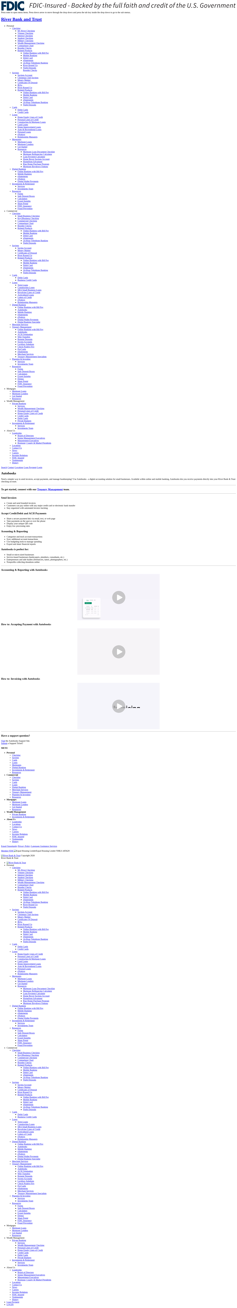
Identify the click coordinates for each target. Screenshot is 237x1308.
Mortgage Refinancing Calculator (37, 154)
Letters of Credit (25, 297)
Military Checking (25, 40)
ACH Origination (25, 334)
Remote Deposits (25, 339)
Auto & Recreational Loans (29, 129)
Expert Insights (24, 201)
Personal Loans (24, 132)
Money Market (24, 80)
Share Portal (23, 203)
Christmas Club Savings (28, 78)
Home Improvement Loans (29, 127)
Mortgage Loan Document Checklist (39, 152)
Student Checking (25, 38)
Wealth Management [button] (15, 401)
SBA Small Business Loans (29, 290)
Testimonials (17, 460)
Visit (3, 741)
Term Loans (23, 285)
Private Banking (19, 403)
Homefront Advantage (32, 161)
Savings (15, 73)
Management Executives (28, 440)
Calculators (22, 198)
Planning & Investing (21, 359)
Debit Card (28, 58)
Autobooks (22, 310)
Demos (21, 379)
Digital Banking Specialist (29, 322)
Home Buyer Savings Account (36, 159)
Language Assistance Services (44, 846)
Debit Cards (23, 110)
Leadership (17, 433)
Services (21, 186)
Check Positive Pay (26, 347)
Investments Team (25, 189)
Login (39, 467)
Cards (14, 107)
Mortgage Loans (25, 142)
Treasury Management (21, 327)
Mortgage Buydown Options (35, 166)
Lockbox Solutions (26, 344)
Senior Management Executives (31, 438)
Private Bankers (24, 421)
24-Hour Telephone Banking (35, 63)
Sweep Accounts (25, 342)
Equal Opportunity (9, 846)
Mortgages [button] (11, 389)
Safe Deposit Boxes (26, 196)
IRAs (20, 85)
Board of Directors (26, 435)
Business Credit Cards (27, 280)
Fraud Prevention (25, 208)
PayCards (22, 349)
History (15, 463)
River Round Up (30, 65)
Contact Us (17, 448)
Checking (16, 28)
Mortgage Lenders (25, 144)
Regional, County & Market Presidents (34, 443)
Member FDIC (7, 851)
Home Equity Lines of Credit (30, 117)
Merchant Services (20, 324)
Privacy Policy (24, 846)
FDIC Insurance (25, 206)
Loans (14, 115)
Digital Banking (19, 169)
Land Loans (23, 124)
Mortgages (16, 139)
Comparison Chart (25, 45)
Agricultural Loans (26, 295)
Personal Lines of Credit (28, 119)
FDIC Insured (18, 458)
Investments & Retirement (23, 184)
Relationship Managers (27, 137)
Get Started (22, 147)
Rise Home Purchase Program (36, 164)
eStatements (28, 60)
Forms (20, 194)
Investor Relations (20, 455)
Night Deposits (29, 68)
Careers (15, 453)
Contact (11, 467)
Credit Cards (23, 112)
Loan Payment (30, 467)
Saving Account (24, 248)
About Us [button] (11, 431)
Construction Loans (26, 287)
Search (4, 467)
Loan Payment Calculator (34, 157)
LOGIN (10, 1304)
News (14, 450)
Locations (16, 445)
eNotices (21, 134)
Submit (4, 743)
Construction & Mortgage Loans (32, 122)
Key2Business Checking (28, 218)
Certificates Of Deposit (27, 82)
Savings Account (25, 75)
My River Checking (26, 31)
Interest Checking (25, 36)
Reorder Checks (25, 48)
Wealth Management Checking (31, 43)
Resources (22, 149)
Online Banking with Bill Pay (36, 53)
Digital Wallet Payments (28, 181)
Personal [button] (10, 26)
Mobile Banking (30, 55)
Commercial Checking (27, 221)
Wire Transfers (24, 337)
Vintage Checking (25, 33)
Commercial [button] (12, 211)
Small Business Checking (29, 216)
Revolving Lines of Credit (29, 292)
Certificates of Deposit (27, 253)
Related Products (25, 50)
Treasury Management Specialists (32, 356)
